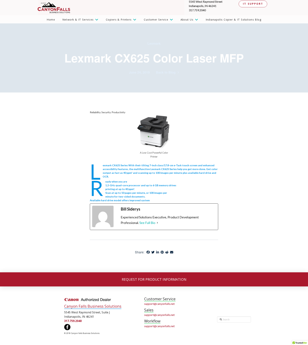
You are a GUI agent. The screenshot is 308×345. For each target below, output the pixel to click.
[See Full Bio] (157, 223)
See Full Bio (147, 223)
